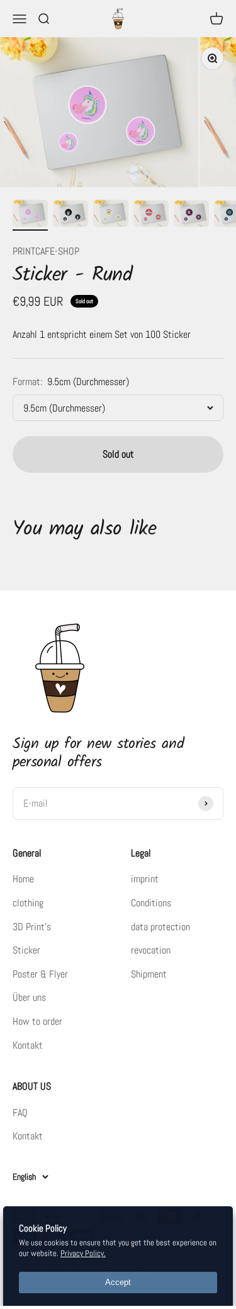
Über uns (29, 997)
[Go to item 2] (70, 215)
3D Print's (32, 926)
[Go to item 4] (151, 215)
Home (23, 878)
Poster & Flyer (40, 974)
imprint (145, 878)
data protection (160, 926)
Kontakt (28, 1045)
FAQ (20, 1112)
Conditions (151, 902)
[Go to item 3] (110, 215)
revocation (151, 950)
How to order (37, 1021)
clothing (28, 902)
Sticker (26, 950)
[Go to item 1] (30, 215)
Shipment (149, 974)
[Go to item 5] (191, 215)
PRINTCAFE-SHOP (46, 251)
